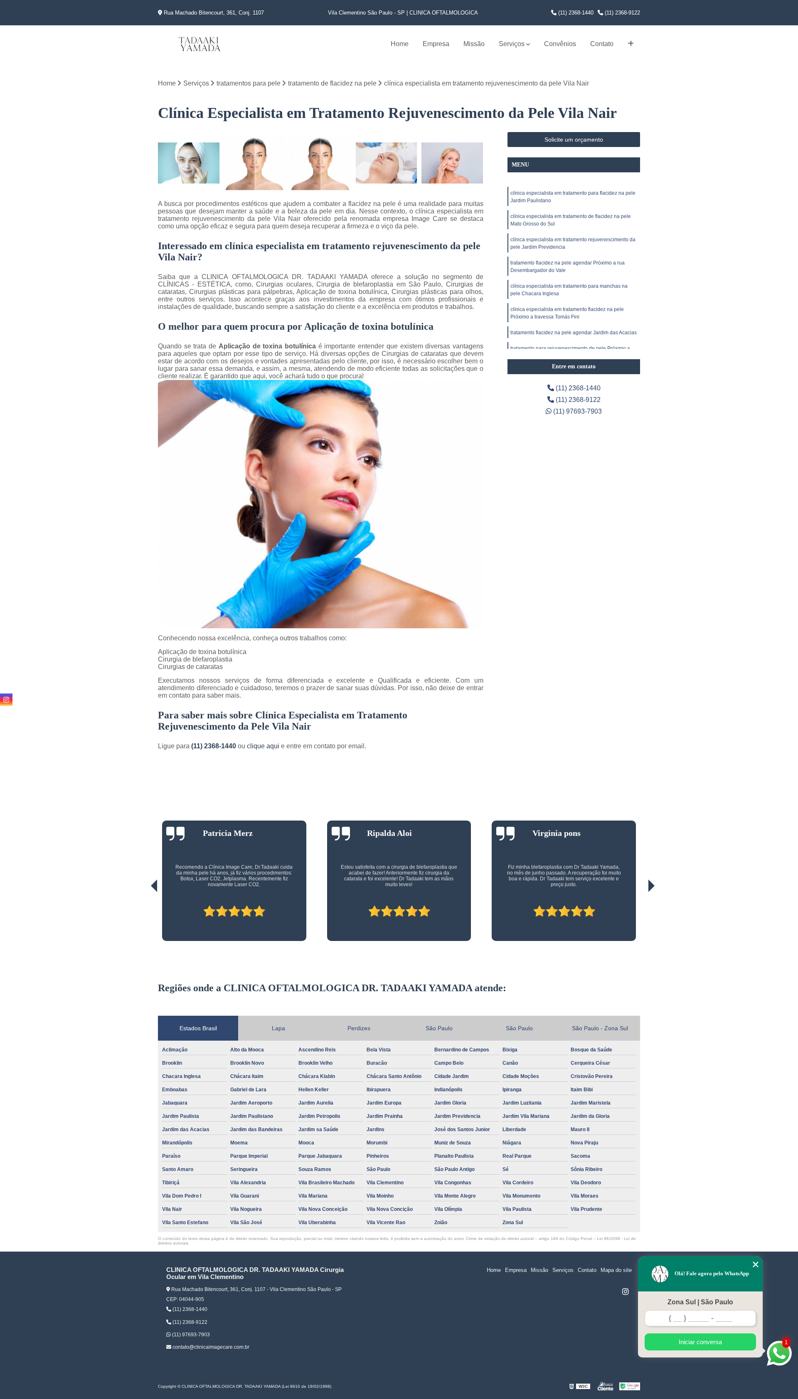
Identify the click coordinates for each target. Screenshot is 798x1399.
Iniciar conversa (700, 1341)
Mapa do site (616, 1270)
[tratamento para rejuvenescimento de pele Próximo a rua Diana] (452, 163)
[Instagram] (625, 1291)
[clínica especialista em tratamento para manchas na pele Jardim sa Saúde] (255, 163)
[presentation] (143, 917)
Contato (601, 43)
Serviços (512, 43)
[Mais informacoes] (630, 44)
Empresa (436, 43)
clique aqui (263, 746)
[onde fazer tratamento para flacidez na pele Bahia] (189, 163)
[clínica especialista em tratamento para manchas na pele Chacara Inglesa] (321, 163)
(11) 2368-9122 (621, 13)
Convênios (560, 43)
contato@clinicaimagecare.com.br (210, 1347)
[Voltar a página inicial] (199, 44)
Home (400, 43)
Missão (474, 43)
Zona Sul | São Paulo (700, 1302)
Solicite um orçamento (573, 139)
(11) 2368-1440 (575, 13)
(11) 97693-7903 (577, 411)
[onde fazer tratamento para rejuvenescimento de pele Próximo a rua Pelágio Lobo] (387, 163)
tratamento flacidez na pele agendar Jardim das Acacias (573, 333)
